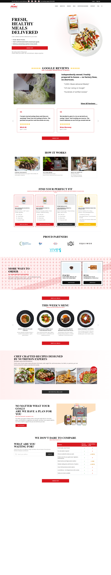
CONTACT (92, 6)
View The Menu (21, 425)
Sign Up (98, 1)
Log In (93, 1)
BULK (74, 6)
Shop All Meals (55, 298)
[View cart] (102, 6)
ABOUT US (62, 6)
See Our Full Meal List (55, 392)
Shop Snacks (71, 282)
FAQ (98, 6)
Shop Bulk (92, 282)
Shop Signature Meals (45, 224)
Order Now (29, 48)
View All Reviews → (89, 103)
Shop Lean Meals (24, 224)
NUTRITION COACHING (83, 6)
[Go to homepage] (14, 6)
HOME (56, 6)
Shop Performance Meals (66, 224)
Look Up (50, 454)
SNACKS (69, 6)
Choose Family (87, 224)
